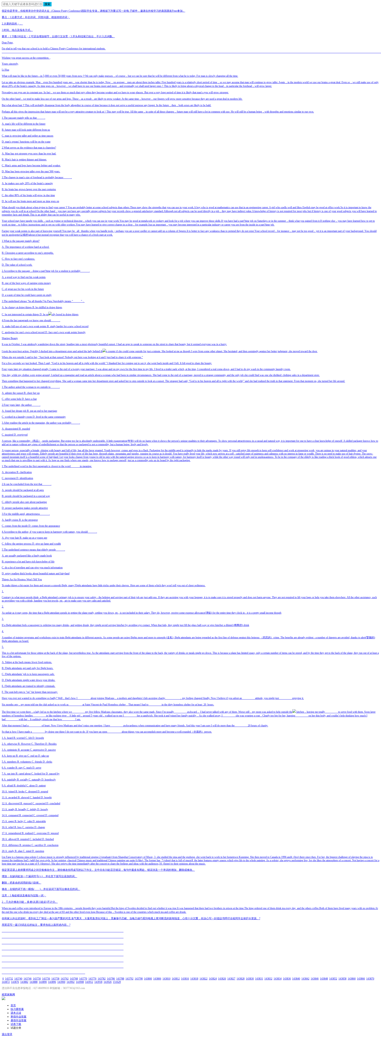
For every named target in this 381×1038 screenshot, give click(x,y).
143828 (241, 978)
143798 (139, 978)
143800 (148, 978)
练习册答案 (17, 1009)
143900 (61, 981)
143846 (315, 978)
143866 (361, 978)
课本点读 (16, 1012)
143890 (43, 981)
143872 (6, 981)
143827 (231, 978)
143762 (65, 978)
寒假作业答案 (18, 1016)
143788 (120, 978)
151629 (117, 981)
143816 (185, 978)
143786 (111, 978)
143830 (250, 978)
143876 (15, 981)
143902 (71, 981)
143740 (18, 978)
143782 (102, 978)
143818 (194, 978)
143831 (259, 978)
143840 (296, 978)
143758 (55, 978)
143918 (98, 981)
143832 (268, 978)
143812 (176, 978)
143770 (83, 978)
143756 (46, 978)
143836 (287, 978)
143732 (9, 978)
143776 (92, 978)
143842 (305, 978)
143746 (28, 978)
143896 (52, 981)
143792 (129, 978)
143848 (324, 978)
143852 (333, 978)
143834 (278, 978)
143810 (166, 978)
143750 (37, 978)
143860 (352, 978)
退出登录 (7, 1034)
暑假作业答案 (18, 1020)
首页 (13, 1005)
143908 (80, 981)
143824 (213, 978)
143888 (33, 981)
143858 (342, 978)
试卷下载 (16, 1024)
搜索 (47, 4)
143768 (74, 978)
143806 (157, 978)
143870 (370, 978)
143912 (89, 981)
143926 (108, 981)
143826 (222, 978)
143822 (203, 978)
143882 (24, 981)
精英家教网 (8, 994)
